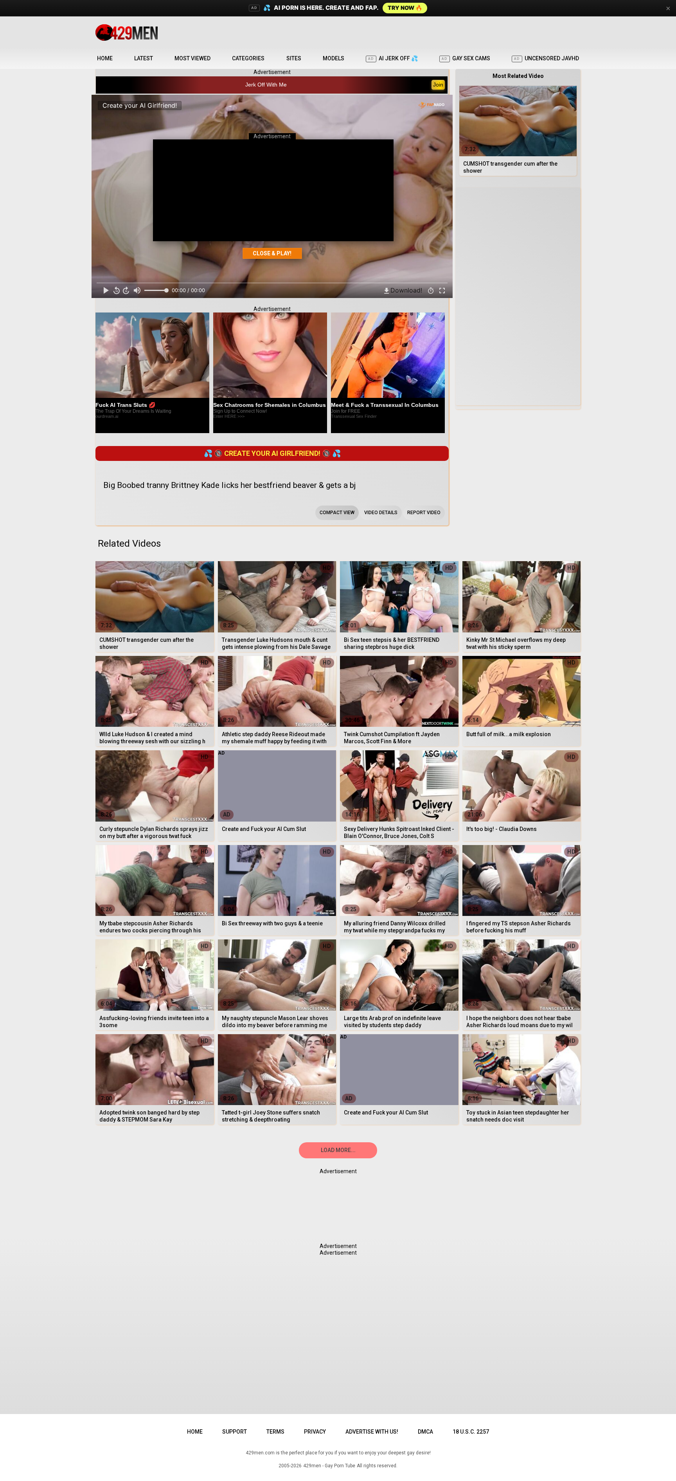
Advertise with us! (371, 1432)
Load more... (338, 1150)
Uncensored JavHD (546, 58)
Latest (143, 58)
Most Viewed (192, 58)
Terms (275, 1432)
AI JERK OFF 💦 (393, 58)
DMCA (425, 1432)
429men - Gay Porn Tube (329, 1465)
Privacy (315, 1432)
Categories (248, 58)
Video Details (380, 512)
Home (105, 58)
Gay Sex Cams (466, 58)
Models (333, 58)
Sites (293, 58)
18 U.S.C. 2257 (471, 1432)
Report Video (423, 512)
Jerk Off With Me (266, 84)
